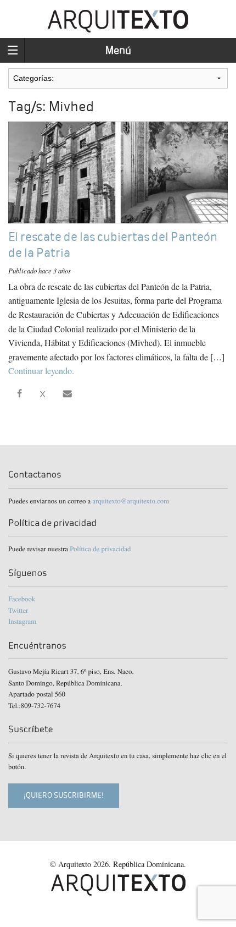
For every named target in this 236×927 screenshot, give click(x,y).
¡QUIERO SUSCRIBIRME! (64, 795)
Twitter (18, 610)
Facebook (21, 599)
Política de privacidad (100, 548)
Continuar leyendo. (41, 370)
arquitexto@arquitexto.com (130, 501)
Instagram (22, 621)
